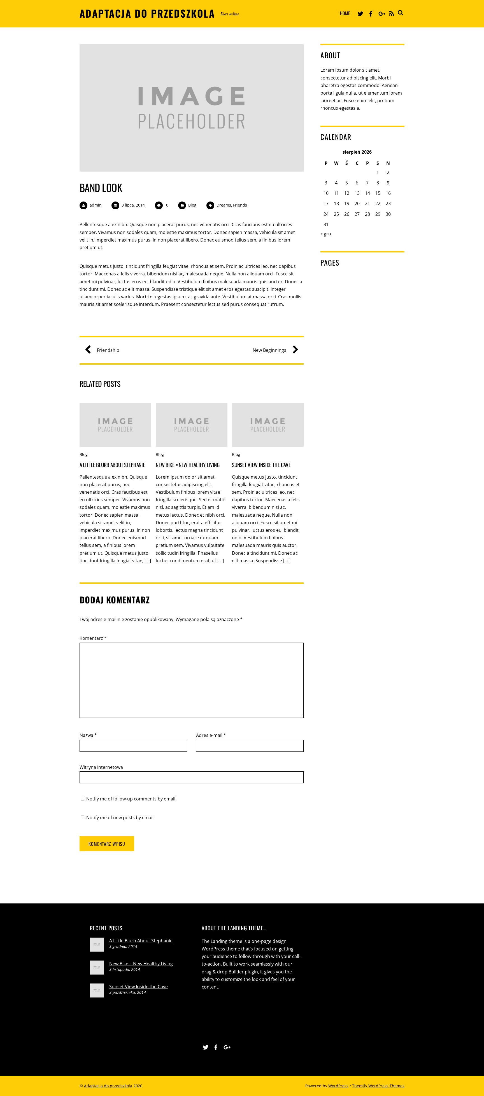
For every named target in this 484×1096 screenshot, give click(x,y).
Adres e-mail (211, 735)
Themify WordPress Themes (378, 1085)
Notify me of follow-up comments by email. (131, 799)
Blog (192, 205)
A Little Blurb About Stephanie (112, 465)
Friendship (108, 350)
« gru (325, 234)
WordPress (338, 1085)
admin (96, 205)
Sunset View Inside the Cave (261, 465)
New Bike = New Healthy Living (188, 465)
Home (345, 13)
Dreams (224, 205)
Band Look (101, 187)
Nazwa (88, 735)
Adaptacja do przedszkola (108, 1085)
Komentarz (93, 638)
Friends (240, 205)
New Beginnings (269, 350)
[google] (381, 13)
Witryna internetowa (101, 767)
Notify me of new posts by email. (120, 817)
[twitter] (360, 13)
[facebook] (371, 13)
